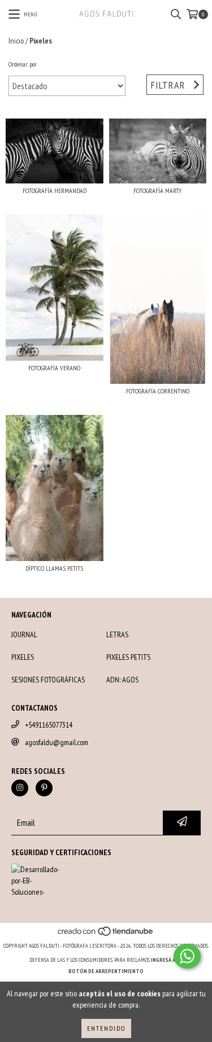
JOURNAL (24, 634)
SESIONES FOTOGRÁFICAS (48, 680)
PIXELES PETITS (128, 657)
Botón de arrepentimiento (106, 971)
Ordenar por (22, 64)
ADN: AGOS (122, 680)
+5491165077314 (48, 725)
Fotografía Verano (54, 368)
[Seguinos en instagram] (19, 788)
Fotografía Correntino (157, 391)
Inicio (16, 41)
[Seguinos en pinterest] (44, 788)
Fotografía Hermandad (54, 190)
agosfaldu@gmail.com (56, 742)
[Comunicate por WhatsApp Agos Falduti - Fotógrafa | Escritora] (187, 956)
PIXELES (22, 657)
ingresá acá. (167, 960)
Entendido (106, 1028)
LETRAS (117, 634)
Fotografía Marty (157, 190)
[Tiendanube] (106, 934)
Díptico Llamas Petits (54, 568)
